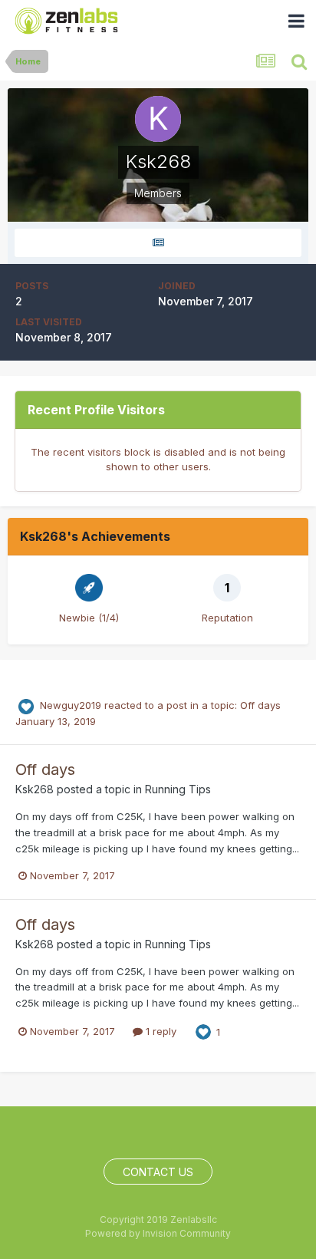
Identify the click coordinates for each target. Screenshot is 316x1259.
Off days (260, 705)
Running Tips (178, 789)
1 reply (159, 1031)
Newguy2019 (70, 705)
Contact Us (158, 1171)
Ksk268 (34, 789)
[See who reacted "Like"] (203, 1031)
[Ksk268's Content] (158, 243)
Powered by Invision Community (158, 1233)
